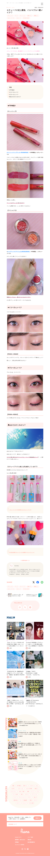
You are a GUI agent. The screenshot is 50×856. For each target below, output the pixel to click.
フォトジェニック (23, 797)
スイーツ (18, 803)
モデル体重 (31, 803)
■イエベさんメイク (13, 92)
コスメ (38, 791)
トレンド (25, 803)
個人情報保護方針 (31, 842)
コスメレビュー (14, 791)
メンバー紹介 (30, 837)
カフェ (30, 797)
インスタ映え (15, 794)
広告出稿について (12, 824)
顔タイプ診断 (22, 791)
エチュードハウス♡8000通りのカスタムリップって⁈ (20, 509)
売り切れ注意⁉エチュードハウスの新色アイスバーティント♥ (21, 552)
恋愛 (28, 791)
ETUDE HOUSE (26, 18)
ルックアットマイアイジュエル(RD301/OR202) (19, 251)
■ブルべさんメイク (13, 94)
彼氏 (22, 794)
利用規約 (17, 842)
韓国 (31, 800)
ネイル (36, 800)
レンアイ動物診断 (24, 800)
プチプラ (32, 785)
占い (37, 785)
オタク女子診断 (29, 788)
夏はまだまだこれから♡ (15, 96)
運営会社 (29, 839)
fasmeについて (18, 837)
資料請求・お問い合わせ (20, 839)
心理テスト (14, 788)
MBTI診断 (19, 785)
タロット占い (21, 788)
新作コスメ (30, 15)
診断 (13, 785)
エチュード (19, 18)
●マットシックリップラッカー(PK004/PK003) (17, 152)
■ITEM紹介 (12, 90)
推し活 (35, 797)
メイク (15, 797)
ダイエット (28, 794)
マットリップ (22, 15)
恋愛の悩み (16, 800)
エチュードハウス (11, 18)
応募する (37, 818)
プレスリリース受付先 (19, 844)
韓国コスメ (36, 15)
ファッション (35, 794)
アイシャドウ (10, 15)
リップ (16, 15)
